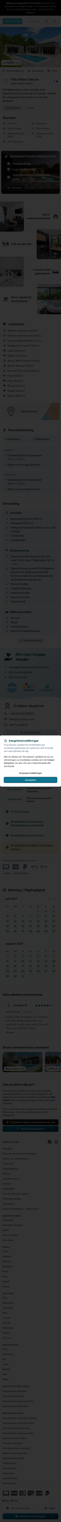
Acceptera (30, 779)
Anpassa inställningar (30, 772)
